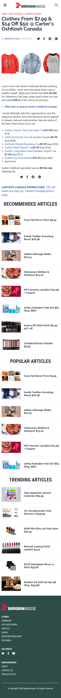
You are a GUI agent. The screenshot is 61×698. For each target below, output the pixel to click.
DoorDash (6, 620)
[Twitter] (38, 38)
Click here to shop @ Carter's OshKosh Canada (31, 106)
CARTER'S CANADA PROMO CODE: (24, 187)
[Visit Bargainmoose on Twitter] (3, 653)
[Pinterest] (50, 38)
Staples (5, 628)
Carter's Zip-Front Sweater (19, 157)
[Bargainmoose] (30, 5)
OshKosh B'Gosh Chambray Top (22, 144)
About (5, 666)
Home (4, 14)
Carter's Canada (33, 14)
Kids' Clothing (16, 14)
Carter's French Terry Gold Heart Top (24, 130)
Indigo (5, 632)
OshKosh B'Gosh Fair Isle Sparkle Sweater (28, 137)
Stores (5, 616)
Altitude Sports (9, 624)
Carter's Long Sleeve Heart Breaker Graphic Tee (30, 151)
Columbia (6, 640)
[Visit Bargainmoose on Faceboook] (8, 653)
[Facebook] (44, 38)
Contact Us (7, 670)
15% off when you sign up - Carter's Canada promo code (28, 191)
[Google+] (56, 38)
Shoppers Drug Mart (12, 636)
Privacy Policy (9, 674)
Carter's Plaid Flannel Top (19, 147)
